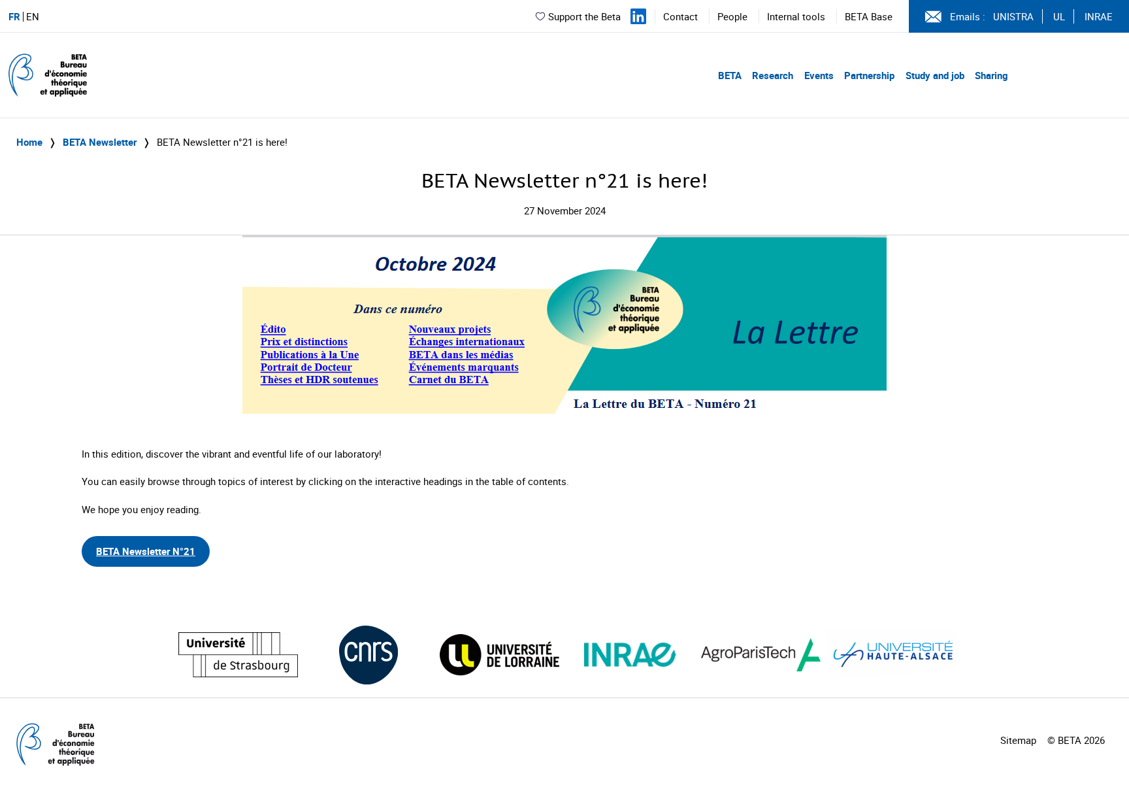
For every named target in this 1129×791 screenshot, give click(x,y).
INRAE (1099, 16)
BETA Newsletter (100, 141)
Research (772, 75)
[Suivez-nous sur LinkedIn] (638, 16)
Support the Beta (584, 16)
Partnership (869, 75)
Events (819, 75)
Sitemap (1018, 740)
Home (29, 141)
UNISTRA (1013, 16)
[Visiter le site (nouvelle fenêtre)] (238, 654)
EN (32, 17)
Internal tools (796, 16)
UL (1059, 16)
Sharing (991, 75)
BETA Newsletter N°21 (145, 551)
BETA (730, 75)
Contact (680, 16)
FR (14, 17)
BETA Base (868, 16)
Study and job (935, 75)
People (732, 16)
